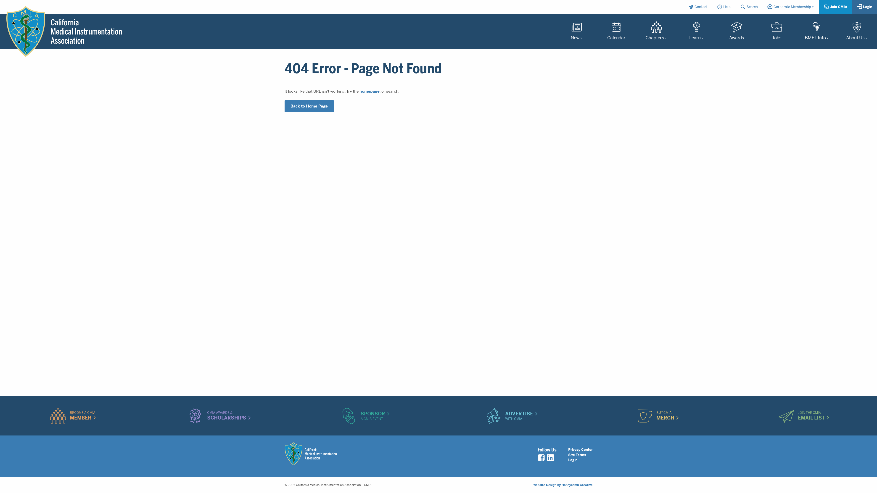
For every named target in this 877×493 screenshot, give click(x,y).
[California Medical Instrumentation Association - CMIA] (64, 31)
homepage (369, 91)
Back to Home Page (309, 106)
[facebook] (541, 457)
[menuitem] (698, 7)
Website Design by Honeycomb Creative (563, 485)
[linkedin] (550, 457)
